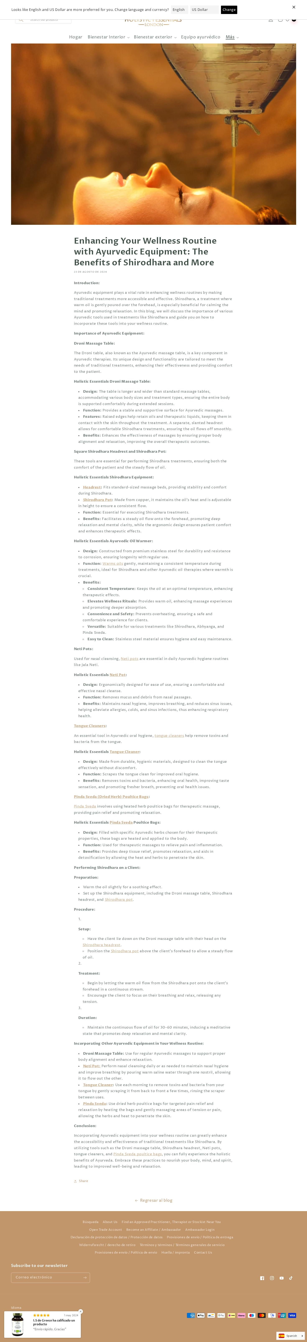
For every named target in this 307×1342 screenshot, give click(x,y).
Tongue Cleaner (124, 751)
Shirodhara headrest (102, 945)
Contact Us (203, 1253)
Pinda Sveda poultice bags (137, 1154)
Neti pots (129, 659)
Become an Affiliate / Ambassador (153, 1230)
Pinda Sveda (85, 806)
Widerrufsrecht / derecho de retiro (107, 1245)
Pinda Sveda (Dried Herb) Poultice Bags (111, 796)
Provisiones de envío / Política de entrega (200, 1237)
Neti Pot (118, 674)
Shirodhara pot (119, 899)
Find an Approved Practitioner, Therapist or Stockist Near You (171, 1222)
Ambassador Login (199, 1230)
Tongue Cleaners (89, 725)
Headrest (92, 487)
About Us (110, 1222)
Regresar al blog (156, 1200)
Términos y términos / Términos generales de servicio (182, 1245)
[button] (108, 37)
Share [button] (83, 1181)
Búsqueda (90, 1222)
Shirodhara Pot (97, 499)
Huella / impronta (175, 1253)
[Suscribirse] (85, 1278)
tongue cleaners (169, 736)
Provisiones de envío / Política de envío (126, 1253)
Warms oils (113, 563)
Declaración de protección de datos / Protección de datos (117, 1237)
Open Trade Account (105, 1230)
